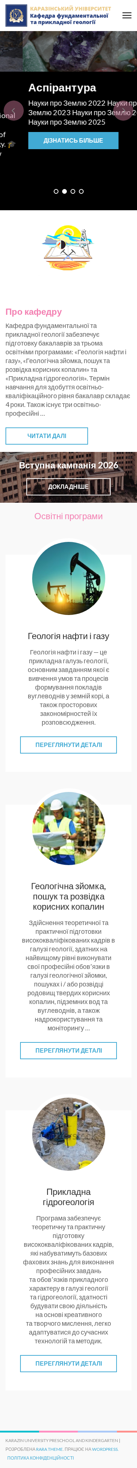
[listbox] (68, 120)
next (123, 111)
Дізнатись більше (67, 140)
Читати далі (46, 435)
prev (14, 111)
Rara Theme (49, 1449)
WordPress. (105, 1449)
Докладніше (68, 486)
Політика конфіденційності (40, 1458)
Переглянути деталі (68, 744)
